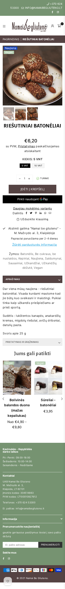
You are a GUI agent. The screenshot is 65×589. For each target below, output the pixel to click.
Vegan (9, 52)
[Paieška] (46, 25)
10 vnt (38, 165)
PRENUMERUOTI (50, 544)
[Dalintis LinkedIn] (40, 213)
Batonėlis (26, 254)
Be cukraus (43, 254)
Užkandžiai (32, 263)
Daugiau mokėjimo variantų (32, 208)
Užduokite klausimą (34, 219)
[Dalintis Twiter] (31, 213)
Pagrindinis (11, 39)
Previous (5, 75)
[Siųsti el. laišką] (50, 213)
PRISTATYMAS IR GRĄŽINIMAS (22, 342)
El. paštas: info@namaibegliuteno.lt (23, 508)
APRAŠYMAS (13, 279)
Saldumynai (53, 258)
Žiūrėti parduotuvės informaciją (34, 244)
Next (59, 75)
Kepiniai (23, 258)
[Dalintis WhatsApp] (45, 213)
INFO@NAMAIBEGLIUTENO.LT (43, 7)
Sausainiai (15, 263)
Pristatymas (26, 146)
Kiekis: (32, 159)
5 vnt (25, 165)
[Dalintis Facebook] (26, 213)
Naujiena (10, 48)
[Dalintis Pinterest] (36, 213)
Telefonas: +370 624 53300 (19, 502)
